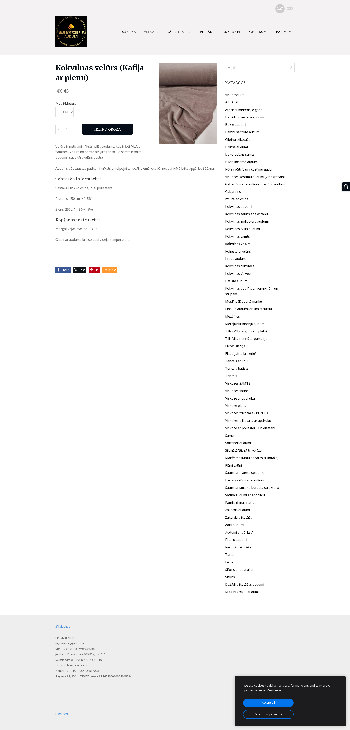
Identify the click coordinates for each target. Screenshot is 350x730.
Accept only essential (268, 714)
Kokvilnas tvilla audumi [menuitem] (242, 229)
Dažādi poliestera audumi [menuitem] (244, 117)
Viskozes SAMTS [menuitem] (237, 383)
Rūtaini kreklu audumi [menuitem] (242, 592)
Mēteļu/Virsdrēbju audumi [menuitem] (245, 324)
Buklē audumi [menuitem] (235, 124)
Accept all (268, 702)
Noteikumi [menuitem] (258, 32)
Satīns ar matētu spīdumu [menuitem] (244, 472)
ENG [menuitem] (290, 8)
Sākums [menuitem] (129, 32)
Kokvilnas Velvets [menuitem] (238, 273)
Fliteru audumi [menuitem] (236, 539)
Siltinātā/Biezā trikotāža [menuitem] (243, 450)
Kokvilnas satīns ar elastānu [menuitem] (246, 214)
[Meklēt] (291, 67)
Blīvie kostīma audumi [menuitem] (241, 162)
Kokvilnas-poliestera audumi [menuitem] (247, 221)
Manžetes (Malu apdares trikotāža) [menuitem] (252, 458)
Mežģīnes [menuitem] (232, 316)
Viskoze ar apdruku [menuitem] (240, 398)
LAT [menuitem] (280, 8)
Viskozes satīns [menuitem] (237, 391)
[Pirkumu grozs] (346, 186)
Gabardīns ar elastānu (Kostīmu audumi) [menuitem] (255, 184)
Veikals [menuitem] (151, 32)
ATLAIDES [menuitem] (232, 102)
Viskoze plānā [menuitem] (235, 405)
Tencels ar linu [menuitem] (236, 361)
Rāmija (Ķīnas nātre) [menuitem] (240, 502)
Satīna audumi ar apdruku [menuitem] (245, 495)
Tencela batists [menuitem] (236, 368)
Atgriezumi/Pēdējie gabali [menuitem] (244, 110)
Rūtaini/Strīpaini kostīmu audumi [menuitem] (250, 169)
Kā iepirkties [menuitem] (179, 32)
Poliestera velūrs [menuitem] (238, 251)
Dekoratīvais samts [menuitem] (239, 154)
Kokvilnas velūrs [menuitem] (237, 244)
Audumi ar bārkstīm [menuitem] (240, 532)
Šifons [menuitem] (230, 577)
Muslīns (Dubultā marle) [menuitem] (243, 301)
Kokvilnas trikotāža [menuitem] (239, 266)
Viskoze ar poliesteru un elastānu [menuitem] (250, 428)
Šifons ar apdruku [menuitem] (239, 569)
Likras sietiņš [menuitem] (235, 346)
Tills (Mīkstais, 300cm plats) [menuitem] (246, 331)
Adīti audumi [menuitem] (234, 525)
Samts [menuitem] (230, 435)
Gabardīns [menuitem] (233, 191)
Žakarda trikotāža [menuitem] (238, 517)
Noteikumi (61, 714)
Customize (274, 690)
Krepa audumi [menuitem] (235, 258)
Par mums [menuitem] (285, 32)
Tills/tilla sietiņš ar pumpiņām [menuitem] (247, 338)
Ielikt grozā (107, 129)
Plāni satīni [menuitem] (233, 465)
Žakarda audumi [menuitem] (237, 510)
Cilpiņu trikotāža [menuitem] (237, 139)
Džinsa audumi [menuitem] (236, 147)
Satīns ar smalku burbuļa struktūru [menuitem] (252, 487)
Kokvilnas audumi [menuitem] (238, 206)
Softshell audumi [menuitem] (238, 443)
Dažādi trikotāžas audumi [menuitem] (244, 584)
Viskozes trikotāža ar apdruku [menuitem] (248, 420)
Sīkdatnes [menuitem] (62, 626)
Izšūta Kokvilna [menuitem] (236, 199)
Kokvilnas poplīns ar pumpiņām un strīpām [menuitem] (251, 291)
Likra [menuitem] (229, 562)
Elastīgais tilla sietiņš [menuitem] (241, 353)
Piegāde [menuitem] (207, 32)
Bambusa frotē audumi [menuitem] (242, 132)
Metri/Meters (65, 103)
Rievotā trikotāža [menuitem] (238, 547)
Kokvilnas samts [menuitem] (237, 236)
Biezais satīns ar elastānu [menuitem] (244, 480)
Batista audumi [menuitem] (236, 281)
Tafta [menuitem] (229, 554)
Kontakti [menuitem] (231, 32)
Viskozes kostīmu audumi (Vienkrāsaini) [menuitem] (255, 177)
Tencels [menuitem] (231, 376)
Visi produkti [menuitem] (234, 95)
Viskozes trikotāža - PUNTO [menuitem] (246, 413)
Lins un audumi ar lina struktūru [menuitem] (249, 309)
